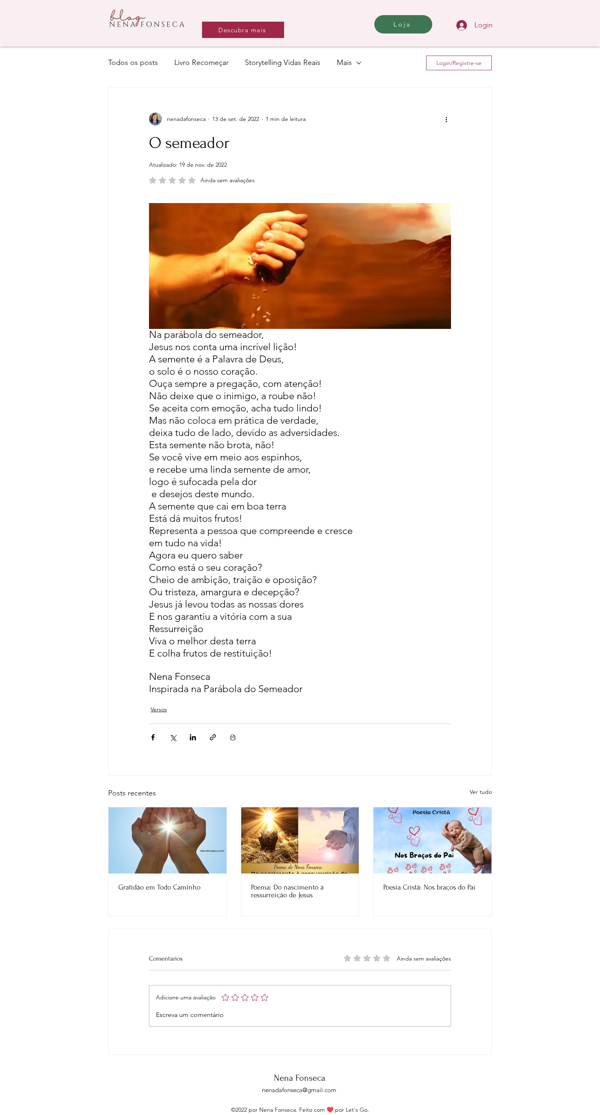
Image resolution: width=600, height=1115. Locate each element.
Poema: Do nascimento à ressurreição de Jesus (287, 891)
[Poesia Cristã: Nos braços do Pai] (432, 840)
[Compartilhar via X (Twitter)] (173, 737)
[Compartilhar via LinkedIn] (193, 737)
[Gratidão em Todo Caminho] (168, 840)
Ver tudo (481, 791)
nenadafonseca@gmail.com (299, 1090)
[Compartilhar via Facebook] (153, 737)
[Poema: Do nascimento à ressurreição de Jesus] (300, 840)
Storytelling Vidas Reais (282, 62)
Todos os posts (133, 62)
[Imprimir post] (233, 737)
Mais (344, 62)
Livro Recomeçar (201, 62)
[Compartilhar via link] (213, 737)
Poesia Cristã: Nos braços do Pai (429, 887)
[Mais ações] (446, 119)
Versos (159, 709)
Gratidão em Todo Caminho (159, 887)
